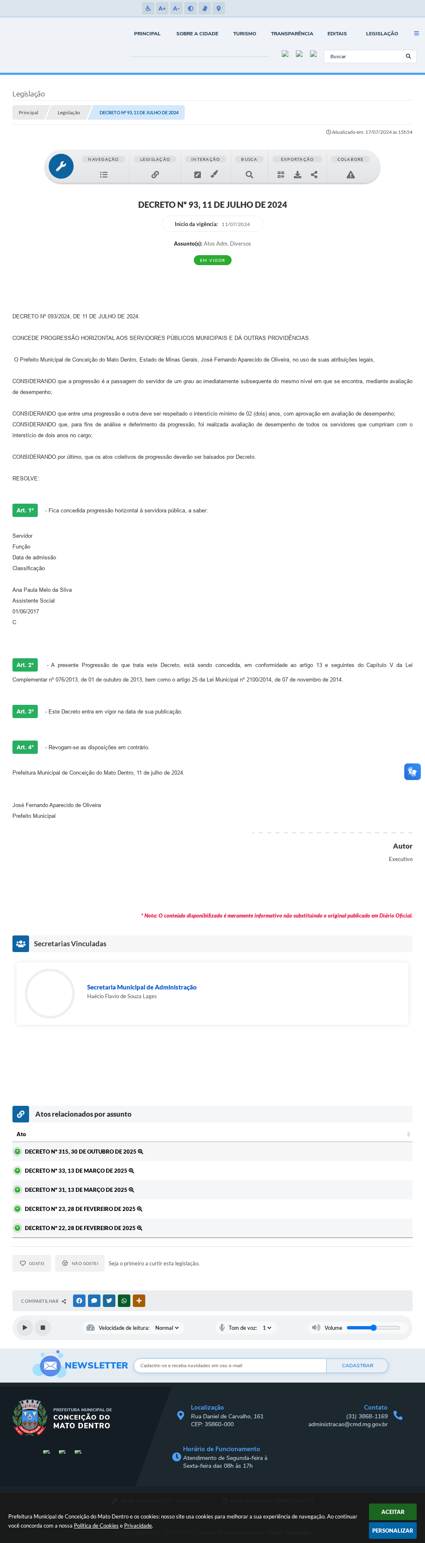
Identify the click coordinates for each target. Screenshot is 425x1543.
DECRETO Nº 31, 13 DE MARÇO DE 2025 (77, 1189)
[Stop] (42, 1327)
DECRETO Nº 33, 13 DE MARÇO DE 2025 (77, 1170)
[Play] (25, 1327)
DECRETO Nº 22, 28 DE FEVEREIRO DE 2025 (81, 1228)
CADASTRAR (357, 1365)
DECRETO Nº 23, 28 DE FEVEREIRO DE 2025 (81, 1209)
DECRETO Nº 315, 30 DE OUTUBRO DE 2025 (81, 1151)
